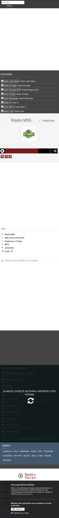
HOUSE (47, 456)
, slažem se (17, 509)
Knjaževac (10, 241)
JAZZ (33, 456)
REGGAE (7, 460)
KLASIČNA (7, 456)
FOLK (15, 451)
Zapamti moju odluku (21, 513)
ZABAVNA (7, 451)
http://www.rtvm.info (14, 238)
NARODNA (24, 451)
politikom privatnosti (24, 494)
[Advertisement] (29, 39)
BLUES (26, 456)
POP (40, 451)
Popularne (7, 74)
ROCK (33, 451)
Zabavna (9, 248)
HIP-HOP (18, 456)
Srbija (9, 6)
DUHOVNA (48, 451)
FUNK (40, 456)
